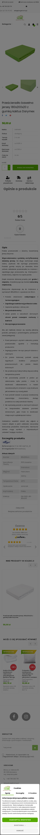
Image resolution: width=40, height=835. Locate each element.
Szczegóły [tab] (20, 793)
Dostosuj (19, 825)
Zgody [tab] (7, 793)
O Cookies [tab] (32, 793)
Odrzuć (20, 831)
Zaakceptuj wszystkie (20, 820)
